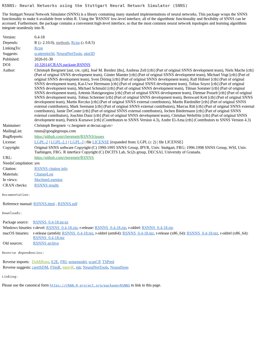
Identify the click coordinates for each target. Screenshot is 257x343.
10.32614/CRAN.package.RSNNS (62, 65)
